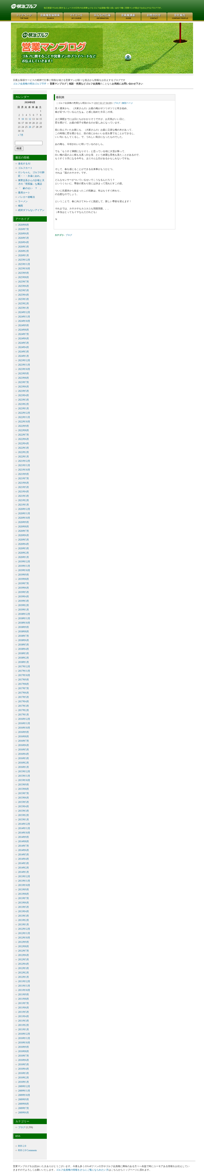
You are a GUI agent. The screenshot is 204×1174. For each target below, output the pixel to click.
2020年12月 (24, 509)
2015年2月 (23, 815)
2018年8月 (23, 631)
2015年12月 (24, 771)
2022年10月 (24, 421)
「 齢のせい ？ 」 (30, 188)
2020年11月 (24, 513)
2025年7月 (23, 281)
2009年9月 (23, 1099)
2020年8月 (23, 526)
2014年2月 (23, 867)
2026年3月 (23, 246)
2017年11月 (24, 670)
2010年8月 (23, 1051)
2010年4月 (23, 1068)
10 (23, 119)
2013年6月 (23, 902)
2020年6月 (23, 535)
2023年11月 (24, 364)
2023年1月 (23, 408)
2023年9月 (23, 373)
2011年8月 (23, 998)
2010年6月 (23, 1060)
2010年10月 (24, 1042)
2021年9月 (23, 474)
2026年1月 (23, 255)
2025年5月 (23, 290)
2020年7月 (23, 531)
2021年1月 (23, 504)
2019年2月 (23, 605)
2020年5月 (23, 539)
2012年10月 (24, 937)
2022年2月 (23, 452)
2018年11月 (24, 618)
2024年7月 (23, 334)
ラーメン (23, 201)
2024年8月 (23, 329)
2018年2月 (23, 657)
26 (30, 127)
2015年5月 (23, 802)
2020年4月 (23, 544)
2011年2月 (23, 1025)
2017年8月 (23, 684)
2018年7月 (23, 636)
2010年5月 (23, 1064)
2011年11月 (24, 985)
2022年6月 (23, 439)
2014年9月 (23, 837)
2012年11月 (24, 933)
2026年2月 (23, 251)
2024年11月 (24, 316)
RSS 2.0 (22, 1146)
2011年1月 (23, 1029)
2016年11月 (24, 723)
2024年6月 (23, 338)
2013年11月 (24, 880)
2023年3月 (23, 399)
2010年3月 (23, 1073)
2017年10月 (24, 675)
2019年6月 (23, 587)
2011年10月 (24, 990)
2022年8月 (23, 430)
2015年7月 (23, 793)
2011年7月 (23, 1003)
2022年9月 (23, 426)
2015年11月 (24, 775)
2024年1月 (23, 356)
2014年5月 (23, 854)
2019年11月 (24, 566)
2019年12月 (24, 561)
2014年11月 (24, 828)
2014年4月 (23, 859)
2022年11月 (24, 417)
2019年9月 (23, 574)
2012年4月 (23, 963)
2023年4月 (23, 395)
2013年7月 (23, 898)
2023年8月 (23, 377)
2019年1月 (23, 609)
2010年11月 (24, 1038)
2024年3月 (23, 351)
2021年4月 (23, 491)
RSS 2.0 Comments (27, 1150)
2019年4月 (23, 596)
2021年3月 (23, 496)
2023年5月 (23, 391)
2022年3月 (23, 447)
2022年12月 (24, 412)
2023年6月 (23, 386)
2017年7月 (23, 688)
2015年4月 (23, 806)
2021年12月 (24, 461)
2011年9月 (23, 994)
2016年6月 (23, 745)
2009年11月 (24, 1090)
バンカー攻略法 (26, 197)
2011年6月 (23, 1007)
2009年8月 (23, 1103)
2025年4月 (23, 294)
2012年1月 (23, 977)
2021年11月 (24, 465)
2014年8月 (23, 841)
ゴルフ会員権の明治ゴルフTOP (29, 83)
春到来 (60, 97)
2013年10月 (24, 885)
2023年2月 (23, 404)
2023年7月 (23, 382)
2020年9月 (23, 522)
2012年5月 (23, 959)
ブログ (117, 103)
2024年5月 (23, 343)
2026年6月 (23, 233)
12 (30, 119)
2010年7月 (23, 1055)
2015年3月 (23, 810)
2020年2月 (23, 552)
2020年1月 (23, 557)
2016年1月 (23, 767)
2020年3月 (23, 548)
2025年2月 (23, 303)
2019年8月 (23, 579)
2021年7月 (23, 478)
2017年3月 (23, 705)
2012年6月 (23, 955)
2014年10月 (24, 832)
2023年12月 (24, 360)
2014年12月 (24, 824)
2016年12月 (24, 719)
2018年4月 (23, 649)
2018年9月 (23, 627)
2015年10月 (24, 780)
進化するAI (24, 163)
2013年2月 (23, 920)
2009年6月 (23, 1112)
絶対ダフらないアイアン (31, 210)
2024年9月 (23, 325)
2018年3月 (23, 653)
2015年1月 (23, 819)
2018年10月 (24, 622)
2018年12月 (24, 614)
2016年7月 (23, 740)
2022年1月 (23, 456)
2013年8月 (23, 894)
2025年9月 (23, 273)
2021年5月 (23, 487)
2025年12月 (24, 259)
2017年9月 (23, 679)
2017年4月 (23, 701)
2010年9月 (23, 1047)
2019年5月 (23, 592)
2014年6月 (23, 850)
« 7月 (20, 135)
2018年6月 (23, 640)
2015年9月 (23, 784)
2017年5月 (23, 697)
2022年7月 (23, 434)
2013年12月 (24, 876)
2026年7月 (23, 229)
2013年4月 (23, 911)
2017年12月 (24, 666)
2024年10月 (24, 321)
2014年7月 (23, 845)
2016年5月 (23, 749)
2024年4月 (23, 347)
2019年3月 (23, 601)
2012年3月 (23, 968)
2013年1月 (23, 924)
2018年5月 (23, 644)
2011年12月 (24, 981)
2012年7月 (23, 950)
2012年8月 (23, 946)
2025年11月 (24, 264)
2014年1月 (23, 872)
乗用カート (24, 192)
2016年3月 (23, 758)
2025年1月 (23, 308)
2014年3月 (23, 863)
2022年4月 (23, 443)
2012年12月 (24, 929)
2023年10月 (24, 369)
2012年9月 (23, 942)
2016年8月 (23, 736)
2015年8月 (23, 789)
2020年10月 (24, 517)
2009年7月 (23, 1108)
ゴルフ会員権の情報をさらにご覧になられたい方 (82, 1169)
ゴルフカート (25, 168)
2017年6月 (23, 692)
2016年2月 (23, 762)
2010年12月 (24, 1033)
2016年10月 (24, 727)
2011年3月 (23, 1020)
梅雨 (20, 205)
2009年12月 (24, 1086)
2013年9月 (23, 889)
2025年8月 (23, 277)
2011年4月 (23, 1016)
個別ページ (127, 103)
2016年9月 (23, 732)
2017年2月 (23, 710)
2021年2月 (23, 500)
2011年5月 (23, 1012)
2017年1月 (23, 714)
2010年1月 (23, 1082)
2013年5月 (23, 907)
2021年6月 (23, 482)
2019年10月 (24, 570)
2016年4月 (23, 754)
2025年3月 (23, 299)
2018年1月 (23, 662)
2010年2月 (23, 1077)
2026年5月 (23, 238)
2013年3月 (23, 915)
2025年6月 (23, 286)
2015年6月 (23, 797)
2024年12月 (24, 312)
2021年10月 (24, 469)
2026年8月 (23, 224)
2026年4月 (23, 242)
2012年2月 (23, 972)
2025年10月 (24, 268)
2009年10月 (24, 1095)
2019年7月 (23, 583)
